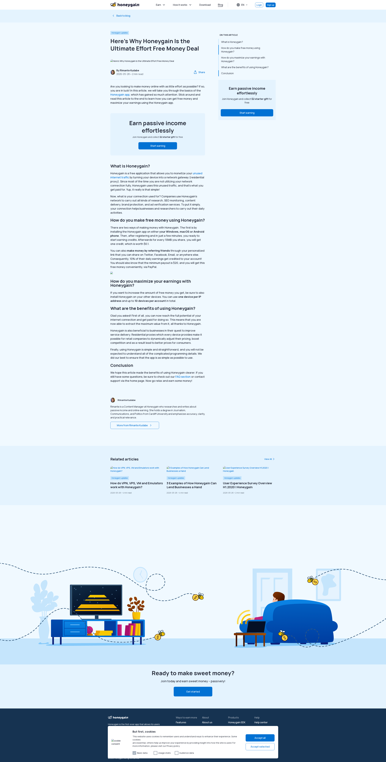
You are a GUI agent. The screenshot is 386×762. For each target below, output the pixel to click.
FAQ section (183, 376)
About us (207, 722)
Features (181, 722)
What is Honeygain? (232, 42)
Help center (261, 722)
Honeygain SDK (236, 722)
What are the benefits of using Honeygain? (245, 67)
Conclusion (227, 73)
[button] (157, 145)
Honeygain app (120, 94)
